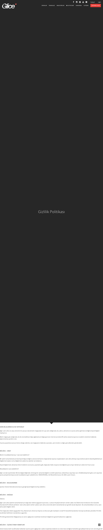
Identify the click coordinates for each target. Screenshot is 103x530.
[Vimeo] (80, 2)
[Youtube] (83, 2)
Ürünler (44, 5)
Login (99, 2)
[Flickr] (86, 2)
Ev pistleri (70, 5)
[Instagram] (76, 2)
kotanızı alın (96, 5)
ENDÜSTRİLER (60, 5)
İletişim (86, 5)
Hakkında (79, 5)
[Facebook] (73, 2)
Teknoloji (52, 5)
